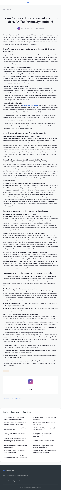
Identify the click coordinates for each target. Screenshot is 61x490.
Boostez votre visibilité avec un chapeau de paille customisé (15, 446)
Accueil (3, 9)
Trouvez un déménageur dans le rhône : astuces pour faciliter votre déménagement (15, 456)
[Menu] (32, 2)
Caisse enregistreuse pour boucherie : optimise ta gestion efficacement (14, 418)
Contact (21, 481)
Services (9, 9)
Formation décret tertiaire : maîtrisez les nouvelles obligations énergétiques (15, 423)
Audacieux (10, 470)
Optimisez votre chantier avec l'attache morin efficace (14, 434)
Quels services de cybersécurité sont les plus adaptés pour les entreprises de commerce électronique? (15, 440)
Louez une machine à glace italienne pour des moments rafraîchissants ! (44, 451)
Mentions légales (12, 481)
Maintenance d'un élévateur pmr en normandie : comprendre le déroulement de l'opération (45, 434)
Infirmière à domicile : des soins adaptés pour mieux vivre (44, 428)
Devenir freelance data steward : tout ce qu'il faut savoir (44, 423)
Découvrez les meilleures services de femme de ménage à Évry (43, 446)
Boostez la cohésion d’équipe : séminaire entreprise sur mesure (44, 441)
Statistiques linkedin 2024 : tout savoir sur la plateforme (44, 418)
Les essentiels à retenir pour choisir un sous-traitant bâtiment (14, 451)
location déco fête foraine (30, 105)
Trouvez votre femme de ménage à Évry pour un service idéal (15, 428)
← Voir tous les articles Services (12, 399)
